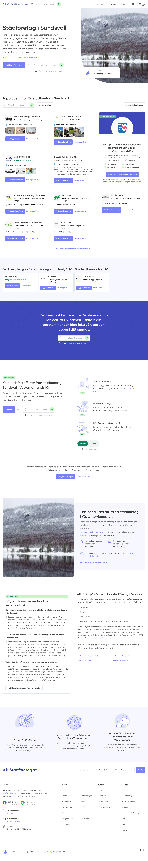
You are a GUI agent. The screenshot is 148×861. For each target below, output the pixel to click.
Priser (123, 824)
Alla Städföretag (107, 179)
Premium (125, 819)
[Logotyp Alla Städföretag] (20, 769)
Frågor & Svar (67, 807)
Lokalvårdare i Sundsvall (120, 656)
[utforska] (82, 385)
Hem (63, 790)
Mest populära (46, 105)
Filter (64, 813)
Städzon (66, 195)
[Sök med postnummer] (59, 4)
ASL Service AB (11, 276)
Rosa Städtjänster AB (65, 157)
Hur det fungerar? (84, 770)
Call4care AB (88, 276)
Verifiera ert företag (128, 801)
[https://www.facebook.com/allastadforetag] (140, 850)
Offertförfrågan (86, 796)
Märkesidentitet (86, 819)
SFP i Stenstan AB (71, 116)
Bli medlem (102, 796)
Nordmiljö (52, 276)
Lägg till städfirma (16, 139)
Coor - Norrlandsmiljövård (28, 222)
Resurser (125, 830)
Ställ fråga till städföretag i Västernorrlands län (24, 688)
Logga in (101, 790)
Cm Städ (66, 222)
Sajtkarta (65, 824)
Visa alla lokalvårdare (135, 105)
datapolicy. (131, 182)
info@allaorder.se (13, 821)
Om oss (64, 796)
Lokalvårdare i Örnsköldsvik (86, 656)
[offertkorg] (82, 427)
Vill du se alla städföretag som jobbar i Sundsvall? (73, 248)
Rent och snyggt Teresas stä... (30, 116)
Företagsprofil (31, 139)
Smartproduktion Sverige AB (44, 852)
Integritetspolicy (68, 819)
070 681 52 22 (12, 813)
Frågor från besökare (105, 807)
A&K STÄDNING (22, 157)
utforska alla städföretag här (100, 638)
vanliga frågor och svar (96, 532)
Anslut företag (127, 796)
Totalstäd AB (117, 195)
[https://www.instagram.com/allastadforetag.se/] (144, 850)
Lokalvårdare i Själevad (120, 660)
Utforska (114, 4)
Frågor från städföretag (130, 813)
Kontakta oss (66, 801)
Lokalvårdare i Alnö (84, 660)
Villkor (83, 813)
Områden (84, 807)
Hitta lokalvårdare (83, 477)
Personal (84, 801)
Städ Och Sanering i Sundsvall (29, 195)
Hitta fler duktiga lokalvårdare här (94, 563)
